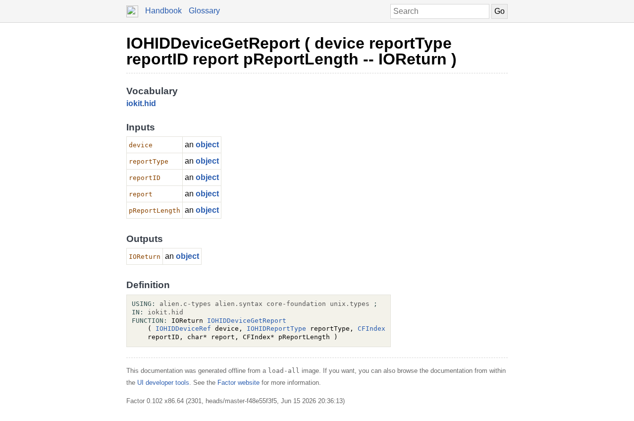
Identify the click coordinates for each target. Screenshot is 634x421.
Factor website (238, 382)
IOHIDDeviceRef (183, 328)
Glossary (204, 10)
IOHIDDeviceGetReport (246, 320)
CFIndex (371, 328)
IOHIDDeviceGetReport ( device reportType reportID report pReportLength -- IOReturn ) (291, 51)
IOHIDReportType (276, 328)
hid (150, 103)
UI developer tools (163, 382)
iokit (134, 103)
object (207, 144)
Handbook (163, 10)
